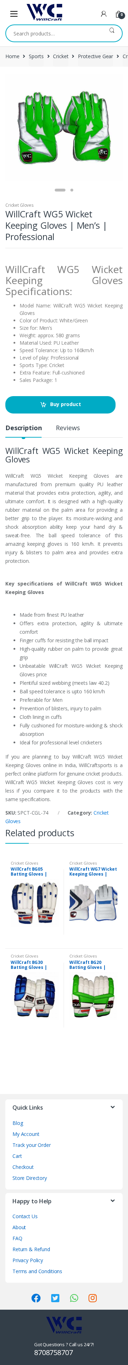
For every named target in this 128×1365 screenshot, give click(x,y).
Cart (17, 1156)
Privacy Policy (27, 1260)
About (19, 1227)
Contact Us (25, 1216)
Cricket (60, 56)
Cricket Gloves (19, 205)
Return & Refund (31, 1249)
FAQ (17, 1238)
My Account (25, 1134)
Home (12, 56)
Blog (17, 1123)
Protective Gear (95, 56)
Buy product (65, 404)
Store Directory (29, 1178)
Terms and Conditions (37, 1271)
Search (112, 33)
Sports (36, 56)
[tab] (23, 430)
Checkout (23, 1167)
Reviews (68, 428)
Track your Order (31, 1145)
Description (23, 428)
